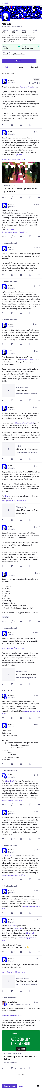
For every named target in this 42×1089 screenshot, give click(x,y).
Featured (34, 67)
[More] (39, 125)
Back (6, 3)
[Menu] (38, 61)
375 (3, 32)
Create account (9, 1086)
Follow (18, 61)
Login (21, 1086)
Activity (7, 67)
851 (13, 32)
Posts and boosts (8, 74)
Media (21, 67)
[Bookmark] (30, 125)
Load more (21, 1074)
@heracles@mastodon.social (11, 26)
